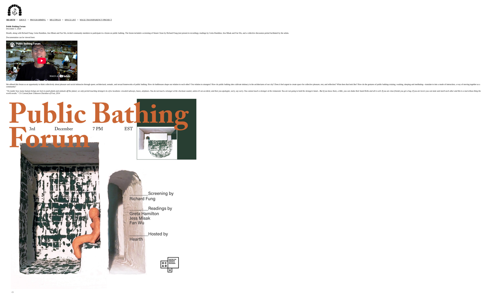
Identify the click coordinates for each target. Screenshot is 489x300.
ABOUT (22, 20)
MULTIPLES (55, 20)
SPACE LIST (70, 20)
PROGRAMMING (38, 20)
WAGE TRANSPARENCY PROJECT (96, 20)
